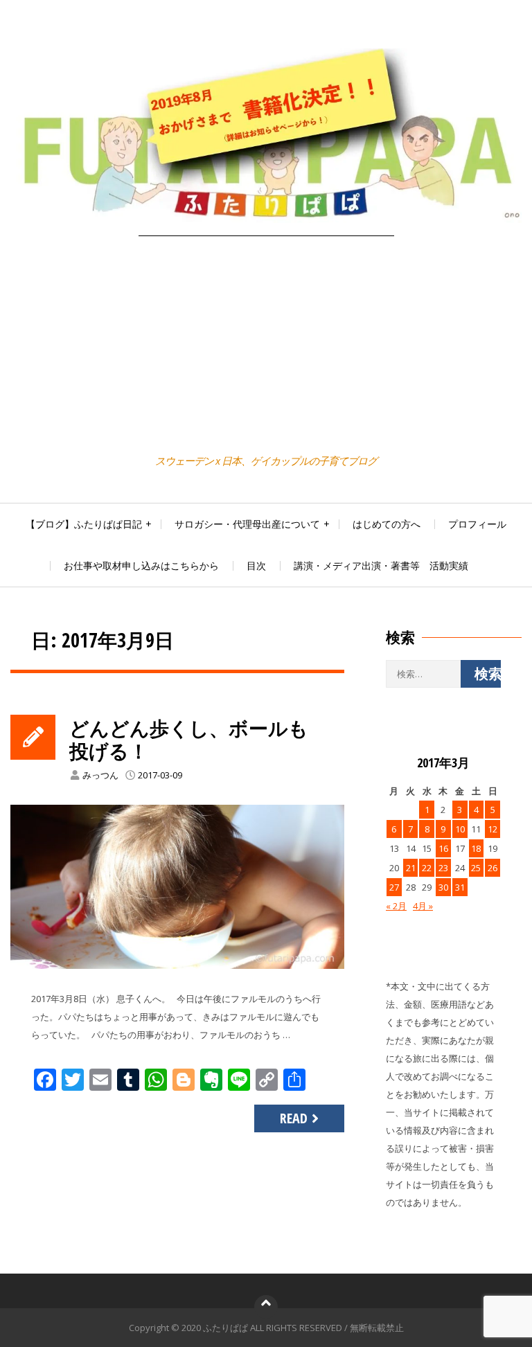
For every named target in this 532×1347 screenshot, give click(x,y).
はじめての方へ (386, 523)
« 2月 (396, 906)
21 (411, 868)
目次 (256, 565)
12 (492, 829)
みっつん (100, 775)
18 (476, 848)
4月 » (423, 906)
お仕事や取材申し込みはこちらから (141, 565)
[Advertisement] (266, 347)
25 (476, 868)
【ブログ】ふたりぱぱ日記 (84, 523)
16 (443, 848)
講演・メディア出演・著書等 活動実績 (381, 565)
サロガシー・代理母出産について (247, 523)
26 (492, 868)
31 (460, 887)
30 (443, 887)
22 (427, 868)
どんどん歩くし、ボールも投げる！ (188, 740)
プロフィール (477, 523)
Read (294, 1118)
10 (460, 829)
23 (443, 868)
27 (394, 887)
